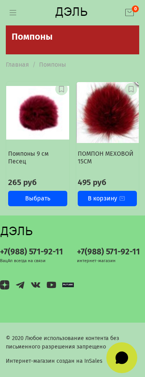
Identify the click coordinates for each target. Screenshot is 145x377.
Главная (17, 64)
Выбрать (37, 198)
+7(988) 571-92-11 (31, 252)
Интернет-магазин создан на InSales (54, 361)
